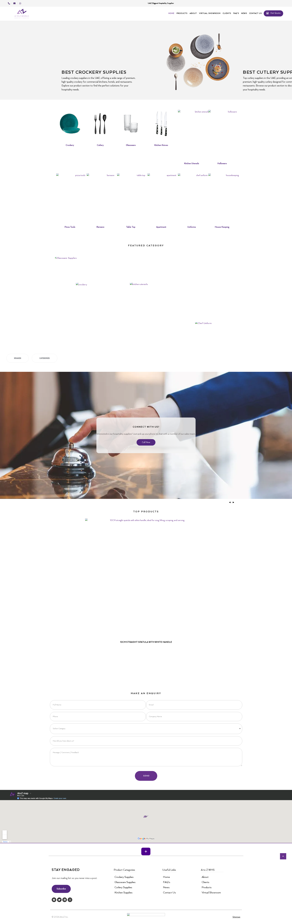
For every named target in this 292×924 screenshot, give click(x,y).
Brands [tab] (17, 358)
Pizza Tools (69, 227)
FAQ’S (236, 13)
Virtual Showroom (210, 13)
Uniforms (191, 227)
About (193, 13)
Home (171, 13)
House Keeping (222, 227)
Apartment (161, 227)
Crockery (70, 145)
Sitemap (236, 917)
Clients (227, 13)
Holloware (222, 163)
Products (182, 13)
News (244, 13)
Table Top (130, 227)
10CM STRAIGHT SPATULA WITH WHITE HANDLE (146, 642)
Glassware (131, 145)
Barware (100, 227)
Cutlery (100, 145)
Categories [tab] (45, 358)
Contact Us (255, 13)
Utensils (127, 294)
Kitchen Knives (161, 145)
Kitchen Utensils (191, 163)
